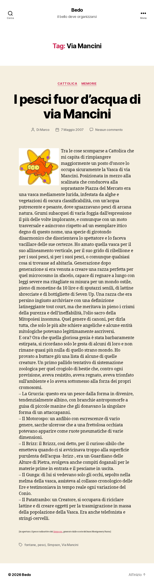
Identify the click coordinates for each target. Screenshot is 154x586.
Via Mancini (70, 545)
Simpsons (57, 532)
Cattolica (67, 83)
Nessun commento (109, 130)
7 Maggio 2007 (72, 130)
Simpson (53, 545)
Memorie (89, 83)
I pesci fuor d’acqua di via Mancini (77, 106)
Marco (45, 130)
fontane (30, 545)
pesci (42, 545)
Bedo (77, 10)
